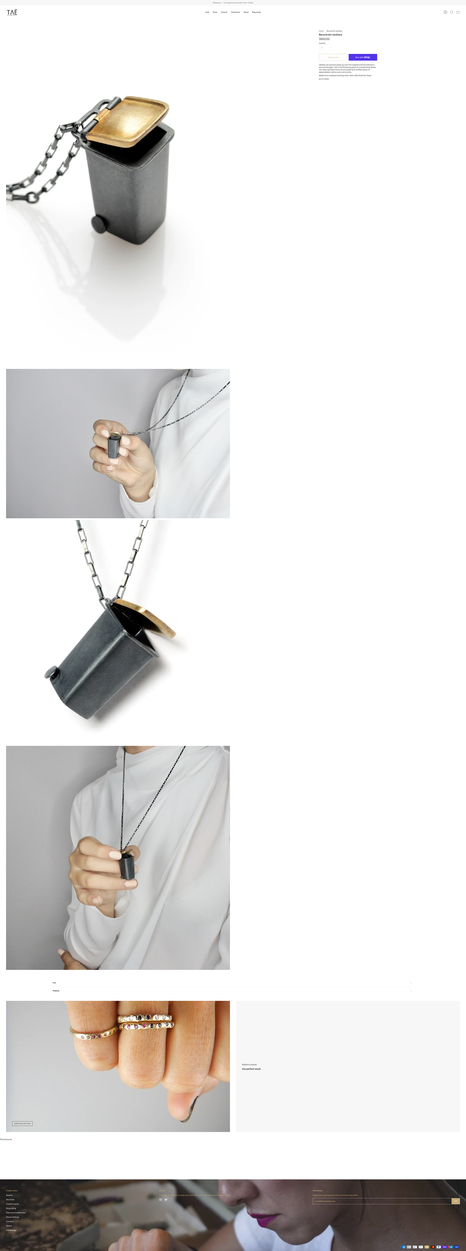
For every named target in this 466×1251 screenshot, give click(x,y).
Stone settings (12, 1217)
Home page (11, 1230)
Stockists (10, 1199)
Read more (324, 79)
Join (456, 1201)
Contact (9, 1221)
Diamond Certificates (15, 1212)
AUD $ (10, 1247)
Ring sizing (11, 1208)
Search (9, 1195)
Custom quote (12, 1204)
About (9, 1226)
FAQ (54, 983)
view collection (22, 1123)
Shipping (56, 991)
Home (321, 31)
